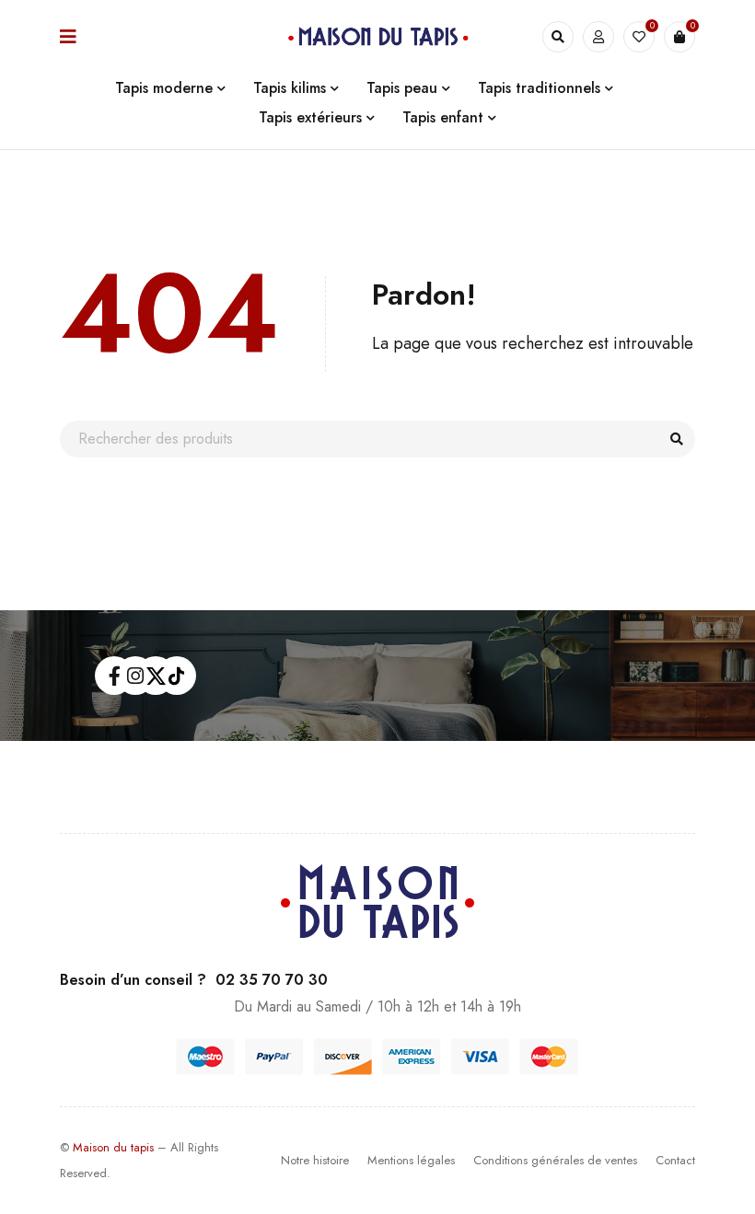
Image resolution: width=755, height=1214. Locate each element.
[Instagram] (135, 675)
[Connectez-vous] (598, 36)
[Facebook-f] (114, 675)
